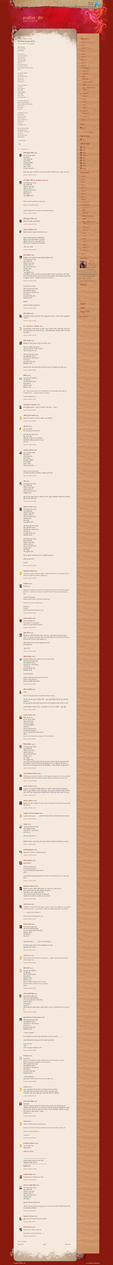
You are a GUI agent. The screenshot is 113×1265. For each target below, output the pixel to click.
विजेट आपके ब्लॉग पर (83, 316)
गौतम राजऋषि (27, 689)
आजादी (84, 163)
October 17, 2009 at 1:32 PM (29, 880)
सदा (24, 481)
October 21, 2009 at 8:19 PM (29, 1221)
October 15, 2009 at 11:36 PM (29, 280)
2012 (82, 57)
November (85, 71)
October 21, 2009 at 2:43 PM (29, 1179)
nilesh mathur (28, 786)
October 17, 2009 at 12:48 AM (29, 780)
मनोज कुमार (26, 313)
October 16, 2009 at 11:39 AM (29, 475)
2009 (82, 65)
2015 (82, 48)
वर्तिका (25, 375)
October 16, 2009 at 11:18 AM (29, 444)
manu (25, 824)
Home (44, 1244)
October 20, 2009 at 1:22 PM (29, 1116)
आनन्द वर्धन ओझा (28, 1101)
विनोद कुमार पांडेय (28, 153)
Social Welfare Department (93, 1263)
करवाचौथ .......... (86, 85)
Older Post (68, 1244)
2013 (82, 54)
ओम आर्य (25, 426)
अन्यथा (84, 153)
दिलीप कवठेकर (27, 860)
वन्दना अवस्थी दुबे (28, 993)
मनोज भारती (26, 341)
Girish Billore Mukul (30, 773)
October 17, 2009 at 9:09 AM (29, 844)
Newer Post (21, 1244)
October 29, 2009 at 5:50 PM (29, 1236)
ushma (25, 1087)
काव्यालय (84, 166)
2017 (82, 45)
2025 (82, 42)
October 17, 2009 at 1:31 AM (29, 795)
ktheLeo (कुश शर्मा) (29, 1185)
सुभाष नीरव (26, 633)
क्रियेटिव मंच (26, 1166)
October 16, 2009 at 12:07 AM (29, 308)
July (84, 99)
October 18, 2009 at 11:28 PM (29, 1011)
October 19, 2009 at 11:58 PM (29, 1081)
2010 (82, 62)
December (85, 68)
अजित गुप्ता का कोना (29, 415)
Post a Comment (22, 1241)
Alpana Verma (28, 450)
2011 (82, 59)
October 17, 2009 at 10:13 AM (29, 855)
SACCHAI (26, 904)
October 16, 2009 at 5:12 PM (29, 651)
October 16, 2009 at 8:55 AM (29, 420)
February (85, 113)
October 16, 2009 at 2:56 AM (29, 410)
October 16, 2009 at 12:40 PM (29, 565)
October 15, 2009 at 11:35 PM (29, 249)
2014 (82, 51)
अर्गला (84, 158)
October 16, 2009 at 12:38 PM (29, 501)
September (86, 93)
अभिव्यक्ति (85, 155)
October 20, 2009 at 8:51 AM (29, 1095)
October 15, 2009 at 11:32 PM (29, 174)
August (85, 96)
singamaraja (27, 1174)
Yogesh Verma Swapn (31, 813)
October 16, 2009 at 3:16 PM (29, 627)
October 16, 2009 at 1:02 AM (29, 370)
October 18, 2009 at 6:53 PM (29, 962)
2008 (82, 120)
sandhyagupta (28, 850)
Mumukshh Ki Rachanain (32, 1017)
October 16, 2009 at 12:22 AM (29, 335)
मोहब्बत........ (85, 76)
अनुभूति (84, 147)
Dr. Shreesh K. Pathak (31, 326)
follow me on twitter (91, 3)
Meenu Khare (28, 507)
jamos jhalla (27, 618)
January (85, 116)
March (84, 110)
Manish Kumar (28, 1216)
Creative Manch (29, 1143)
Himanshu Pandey (29, 405)
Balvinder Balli (28, 571)
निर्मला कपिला (27, 744)
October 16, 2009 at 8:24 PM (29, 709)
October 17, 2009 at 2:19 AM (29, 807)
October (85, 74)
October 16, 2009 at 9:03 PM (29, 738)
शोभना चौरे (26, 968)
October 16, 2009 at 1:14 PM (29, 612)
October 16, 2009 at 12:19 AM (29, 320)
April (84, 107)
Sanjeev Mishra (28, 886)
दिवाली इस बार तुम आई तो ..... (88, 82)
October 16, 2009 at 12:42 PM (29, 578)
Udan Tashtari (28, 229)
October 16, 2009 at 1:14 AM (29, 399)
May (84, 104)
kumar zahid (27, 715)
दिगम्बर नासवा (27, 924)
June (84, 102)
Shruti (25, 1121)
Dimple (25, 583)
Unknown (26, 955)
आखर (84, 160)
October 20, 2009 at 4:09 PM (29, 1137)
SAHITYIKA (27, 1227)
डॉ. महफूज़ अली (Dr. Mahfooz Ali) (34, 180)
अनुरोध (84, 150)
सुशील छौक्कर (27, 656)
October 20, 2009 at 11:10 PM (29, 1168)
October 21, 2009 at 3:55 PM (29, 1210)
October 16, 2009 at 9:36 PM (29, 768)
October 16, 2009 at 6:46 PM (29, 684)
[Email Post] (19, 144)
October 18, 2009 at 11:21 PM (29, 988)
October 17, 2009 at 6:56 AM (29, 818)
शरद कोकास (26, 255)
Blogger (91, 132)
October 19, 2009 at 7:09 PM (29, 1050)
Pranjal (25, 1056)
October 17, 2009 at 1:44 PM (29, 898)
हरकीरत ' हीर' (33, 19)
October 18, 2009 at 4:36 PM (29, 950)
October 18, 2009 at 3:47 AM (29, 918)
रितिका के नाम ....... (86, 79)
